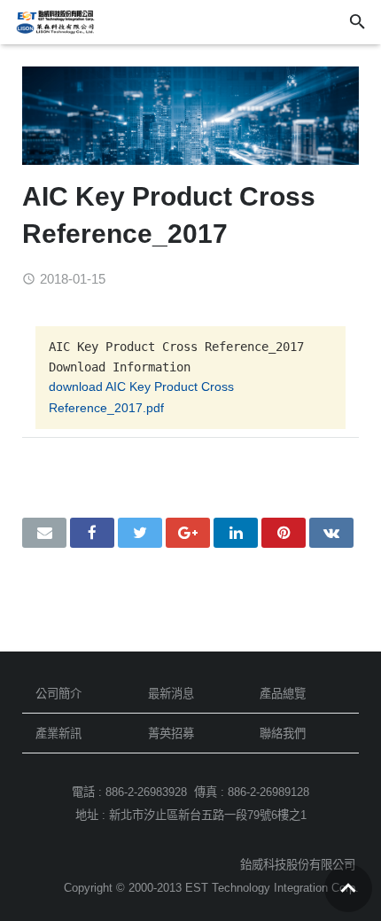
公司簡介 (58, 693)
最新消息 (171, 693)
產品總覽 (283, 693)
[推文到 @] (140, 533)
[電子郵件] (44, 533)
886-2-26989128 (268, 792)
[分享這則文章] (92, 533)
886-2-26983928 (146, 792)
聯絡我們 (283, 733)
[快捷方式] (283, 533)
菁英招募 (171, 733)
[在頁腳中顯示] (348, 888)
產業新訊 (58, 733)
